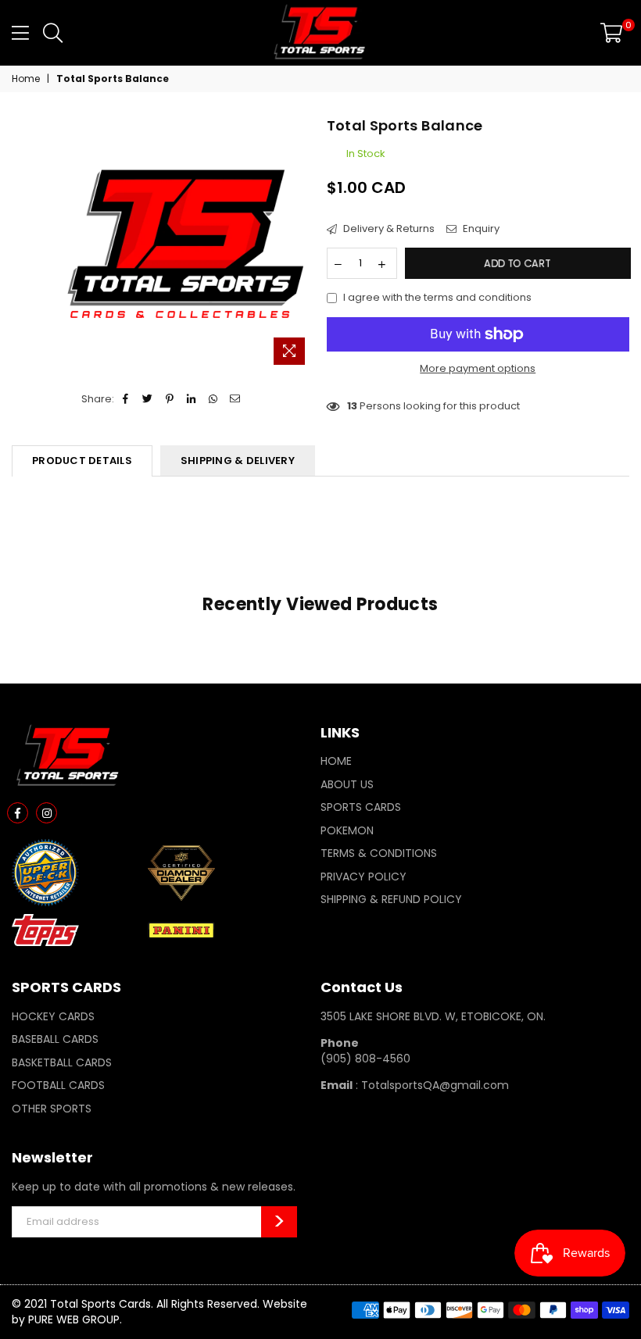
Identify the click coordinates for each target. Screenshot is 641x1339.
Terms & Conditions (378, 853)
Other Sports (51, 1108)
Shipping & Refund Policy (391, 899)
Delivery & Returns (388, 229)
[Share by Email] (236, 399)
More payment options (477, 369)
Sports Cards (360, 807)
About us (347, 784)
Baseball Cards (55, 1039)
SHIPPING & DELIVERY (238, 460)
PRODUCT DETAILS (82, 460)
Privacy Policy (363, 876)
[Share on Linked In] (192, 399)
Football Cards (58, 1085)
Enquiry (480, 229)
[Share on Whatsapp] (214, 399)
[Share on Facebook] (126, 399)
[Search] (53, 33)
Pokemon (347, 830)
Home (26, 79)
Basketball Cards (62, 1062)
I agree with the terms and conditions (437, 298)
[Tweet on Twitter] (148, 399)
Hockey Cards (53, 1016)
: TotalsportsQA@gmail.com (431, 1085)
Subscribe (279, 1221)
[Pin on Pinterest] (170, 399)
